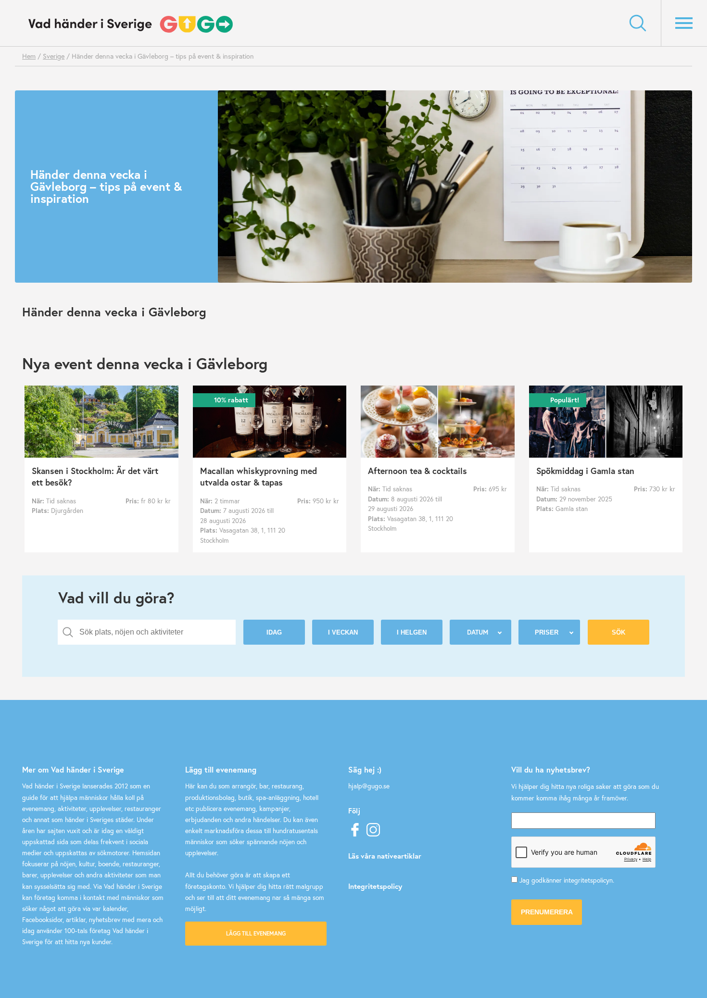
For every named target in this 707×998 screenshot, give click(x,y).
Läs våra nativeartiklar (384, 856)
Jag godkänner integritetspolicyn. (566, 880)
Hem (29, 56)
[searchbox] (153, 632)
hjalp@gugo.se (369, 786)
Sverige (53, 56)
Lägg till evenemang (256, 933)
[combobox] (147, 632)
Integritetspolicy (375, 886)
